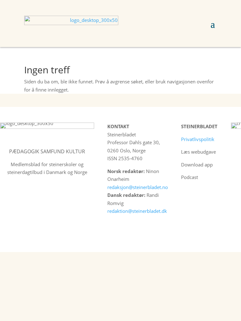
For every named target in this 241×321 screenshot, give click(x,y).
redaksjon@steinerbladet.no (137, 187)
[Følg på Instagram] (199, 196)
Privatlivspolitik (197, 139)
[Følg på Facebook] (186, 196)
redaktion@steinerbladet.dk (137, 211)
